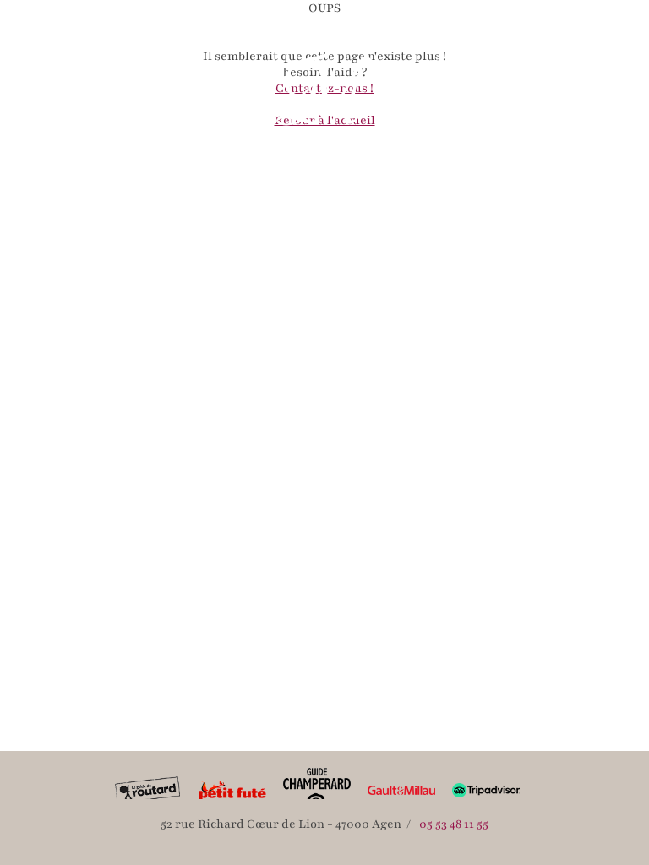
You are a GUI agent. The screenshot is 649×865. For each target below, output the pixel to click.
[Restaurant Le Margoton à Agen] (324, 97)
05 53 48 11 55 (453, 824)
